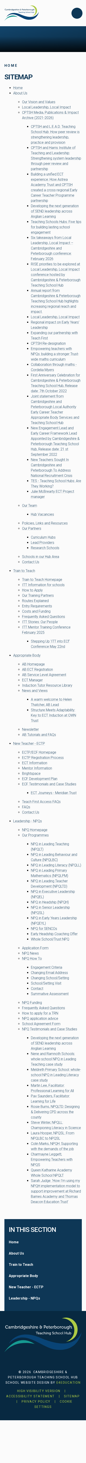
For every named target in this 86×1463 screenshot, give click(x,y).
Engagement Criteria (46, 967)
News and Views (35, 691)
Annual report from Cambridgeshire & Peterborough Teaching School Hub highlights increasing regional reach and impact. (55, 301)
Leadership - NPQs (27, 821)
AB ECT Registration (37, 669)
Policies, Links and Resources (45, 523)
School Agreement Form (41, 1024)
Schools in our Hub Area (40, 557)
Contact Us (30, 562)
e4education (68, 1382)
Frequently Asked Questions (43, 617)
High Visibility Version (38, 1391)
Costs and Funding (36, 611)
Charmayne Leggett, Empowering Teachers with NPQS (52, 1159)
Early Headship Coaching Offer (54, 934)
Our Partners (31, 528)
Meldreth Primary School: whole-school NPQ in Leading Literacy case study (56, 1075)
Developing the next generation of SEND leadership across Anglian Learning (55, 211)
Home (11, 65)
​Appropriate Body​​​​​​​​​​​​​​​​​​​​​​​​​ (27, 655)
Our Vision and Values (38, 102)
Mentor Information (37, 768)
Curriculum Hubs (43, 537)
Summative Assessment (50, 994)
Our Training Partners (38, 595)
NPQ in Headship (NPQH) (50, 902)
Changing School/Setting (50, 978)
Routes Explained (35, 601)
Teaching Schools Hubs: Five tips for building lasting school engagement (56, 227)
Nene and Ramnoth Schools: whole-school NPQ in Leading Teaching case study (53, 1059)
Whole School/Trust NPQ (50, 939)
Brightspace (31, 773)
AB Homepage (33, 664)
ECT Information (34, 763)
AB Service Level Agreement (44, 675)
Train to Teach (24, 571)
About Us (20, 93)
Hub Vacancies (42, 514)
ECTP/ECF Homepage (39, 752)
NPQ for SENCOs (44, 928)
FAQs (26, 807)
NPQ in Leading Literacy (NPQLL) (56, 865)
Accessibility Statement (30, 1396)
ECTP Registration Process (43, 758)
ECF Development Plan (39, 779)
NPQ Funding (32, 1003)
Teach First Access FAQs (41, 802)
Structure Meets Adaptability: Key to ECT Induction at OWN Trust (53, 715)
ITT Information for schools (43, 585)
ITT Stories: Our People (40, 622)
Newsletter (30, 729)
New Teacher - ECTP (29, 743)
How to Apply (32, 590)
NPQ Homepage (34, 830)
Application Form (35, 948)
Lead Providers (42, 542)
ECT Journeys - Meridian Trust (54, 793)
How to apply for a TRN (40, 1013)
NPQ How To (32, 958)
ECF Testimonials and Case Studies (49, 784)
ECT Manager (32, 680)
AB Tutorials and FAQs (39, 735)
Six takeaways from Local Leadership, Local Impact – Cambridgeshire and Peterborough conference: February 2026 (52, 248)
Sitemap (72, 1396)
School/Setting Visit (46, 983)
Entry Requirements (37, 606)
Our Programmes (35, 835)
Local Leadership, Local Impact (46, 107)
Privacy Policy (36, 1401)
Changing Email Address (49, 973)
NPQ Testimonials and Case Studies (49, 1029)
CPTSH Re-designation (48, 343)
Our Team (29, 505)
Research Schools (45, 548)
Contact (37, 988)
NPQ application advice (40, 1018)
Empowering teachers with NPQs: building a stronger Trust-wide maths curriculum (55, 354)
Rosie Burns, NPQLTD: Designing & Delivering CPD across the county (55, 1112)
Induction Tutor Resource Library (47, 685)
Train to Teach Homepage (42, 579)
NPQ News (30, 953)
